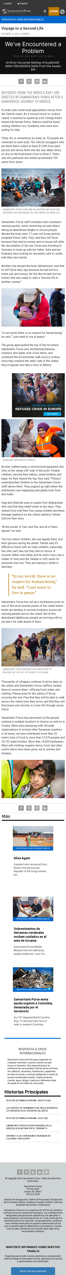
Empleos (31, 1202)
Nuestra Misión (18, 1202)
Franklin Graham (45, 1202)
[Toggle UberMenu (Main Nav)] (45, 11)
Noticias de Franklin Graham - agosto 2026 (28, 1100)
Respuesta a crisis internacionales (23, 19)
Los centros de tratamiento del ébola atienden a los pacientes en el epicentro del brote (32, 1109)
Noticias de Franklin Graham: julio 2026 (27, 1118)
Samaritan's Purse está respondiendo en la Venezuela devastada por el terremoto (28, 1127)
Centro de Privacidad (39, 1199)
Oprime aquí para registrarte (33, 1271)
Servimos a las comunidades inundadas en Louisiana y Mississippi (28, 1137)
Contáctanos (44, 1205)
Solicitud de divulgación (15, 1199)
